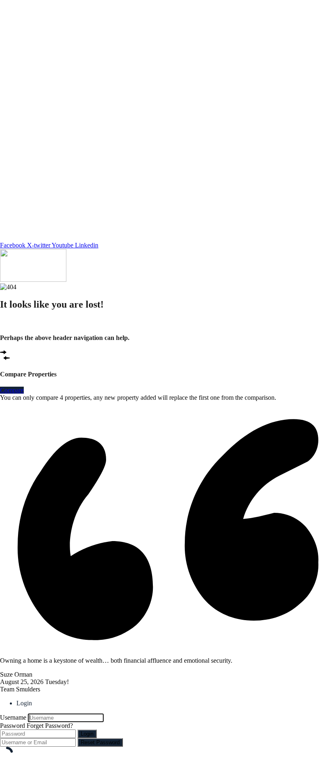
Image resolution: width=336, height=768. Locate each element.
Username (13, 717)
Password (12, 725)
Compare (12, 390)
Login (87, 734)
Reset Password (100, 742)
